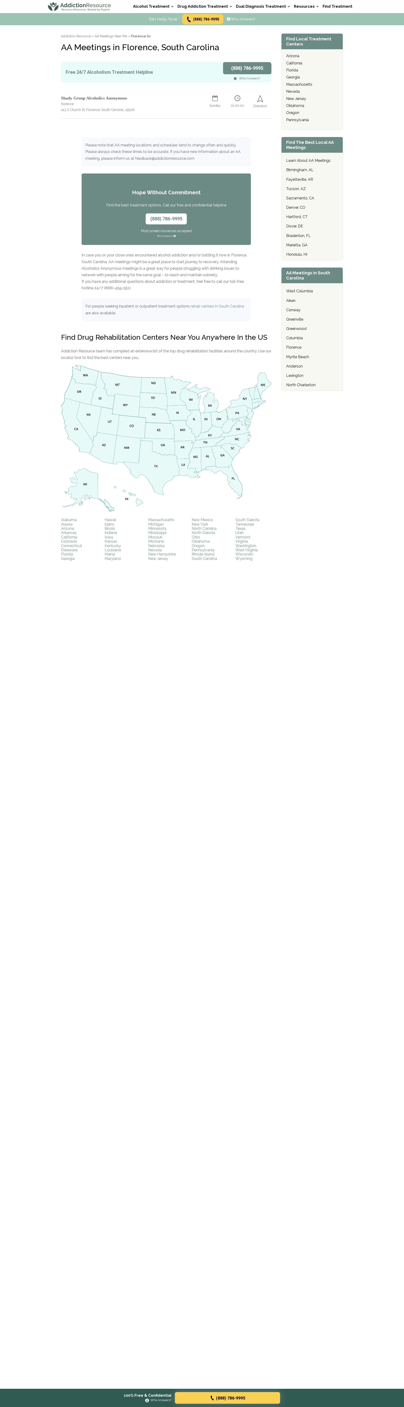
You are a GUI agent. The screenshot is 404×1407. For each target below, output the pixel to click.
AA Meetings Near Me (111, 36)
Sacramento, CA (300, 198)
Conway (293, 310)
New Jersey (158, 558)
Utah (239, 532)
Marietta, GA (296, 245)
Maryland (113, 558)
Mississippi (157, 532)
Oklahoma (201, 541)
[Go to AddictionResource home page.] (79, 6)
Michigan (156, 524)
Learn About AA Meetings (308, 160)
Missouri (155, 537)
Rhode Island (203, 554)
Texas (240, 528)
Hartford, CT (297, 217)
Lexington (294, 375)
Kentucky (113, 546)
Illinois (110, 528)
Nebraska (156, 546)
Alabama (69, 520)
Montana (156, 541)
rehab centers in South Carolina (217, 306)
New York (200, 524)
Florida (67, 554)
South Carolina (204, 558)
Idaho (109, 524)
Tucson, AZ (296, 189)
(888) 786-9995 (206, 19)
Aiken (291, 300)
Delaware (69, 550)
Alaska (66, 524)
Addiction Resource (76, 36)
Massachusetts (161, 520)
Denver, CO (295, 207)
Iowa (109, 537)
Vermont (242, 537)
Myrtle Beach (297, 357)
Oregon (198, 546)
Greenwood (296, 328)
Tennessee (244, 524)
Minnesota (157, 528)
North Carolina (204, 528)
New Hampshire (162, 554)
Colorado (69, 541)
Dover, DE (294, 226)
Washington (245, 546)
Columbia (294, 338)
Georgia (68, 558)
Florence (293, 347)
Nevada (155, 550)
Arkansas (69, 532)
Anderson (294, 366)
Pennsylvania (203, 550)
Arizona (67, 528)
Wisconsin (244, 554)
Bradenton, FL (298, 235)
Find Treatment (337, 6)
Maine (110, 554)
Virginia (241, 541)
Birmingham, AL (300, 170)
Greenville (294, 319)
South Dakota (247, 520)
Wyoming (243, 558)
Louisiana (113, 550)
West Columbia (299, 291)
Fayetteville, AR (299, 179)
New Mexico (202, 520)
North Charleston (301, 385)
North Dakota (203, 532)
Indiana (111, 532)
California (69, 537)
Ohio (196, 537)
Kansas (111, 541)
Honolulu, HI (296, 254)
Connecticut (71, 546)
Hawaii (110, 520)
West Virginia (246, 550)
